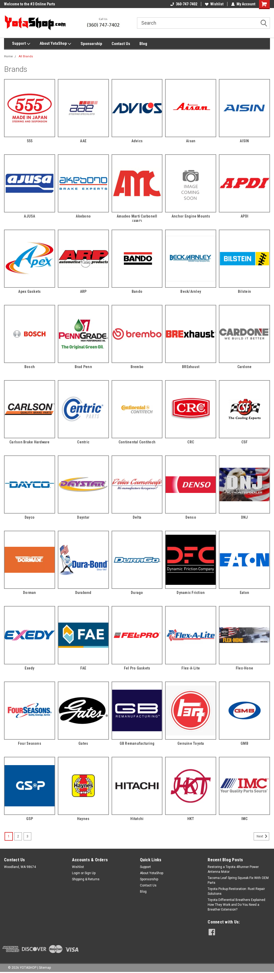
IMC (244, 819)
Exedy (29, 668)
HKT (190, 819)
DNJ (244, 517)
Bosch (29, 367)
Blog (143, 43)
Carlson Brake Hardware (29, 442)
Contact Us (121, 43)
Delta (137, 517)
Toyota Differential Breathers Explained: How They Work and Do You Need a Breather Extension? (237, 904)
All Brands (26, 56)
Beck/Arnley (190, 291)
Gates (83, 743)
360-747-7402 (186, 4)
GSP (29, 819)
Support (19, 43)
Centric (83, 442)
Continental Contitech (137, 442)
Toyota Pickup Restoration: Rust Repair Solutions (236, 891)
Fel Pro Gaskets (137, 668)
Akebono (83, 216)
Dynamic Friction (191, 592)
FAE (83, 668)
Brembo (137, 367)
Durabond (83, 592)
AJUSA (29, 216)
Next (260, 836)
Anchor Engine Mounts (191, 216)
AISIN (244, 141)
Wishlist (216, 4)
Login (76, 873)
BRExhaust (190, 367)
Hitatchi (136, 819)
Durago (137, 592)
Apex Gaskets (29, 291)
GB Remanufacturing (137, 743)
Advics (137, 141)
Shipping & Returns (86, 879)
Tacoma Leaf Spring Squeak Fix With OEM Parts (238, 880)
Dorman (29, 592)
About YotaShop (54, 43)
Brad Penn (83, 367)
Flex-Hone (244, 668)
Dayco (30, 517)
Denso (190, 517)
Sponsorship (91, 43)
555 (30, 141)
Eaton (244, 592)
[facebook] (211, 932)
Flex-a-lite (190, 668)
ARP (83, 291)
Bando (137, 291)
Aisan (190, 141)
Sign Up (90, 873)
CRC (190, 442)
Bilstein (244, 291)
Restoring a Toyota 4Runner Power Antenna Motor (233, 869)
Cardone (244, 367)
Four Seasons (29, 743)
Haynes (83, 819)
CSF (244, 442)
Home (8, 56)
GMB (244, 743)
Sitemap (45, 968)
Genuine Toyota (190, 743)
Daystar (83, 517)
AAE (83, 141)
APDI (244, 216)
